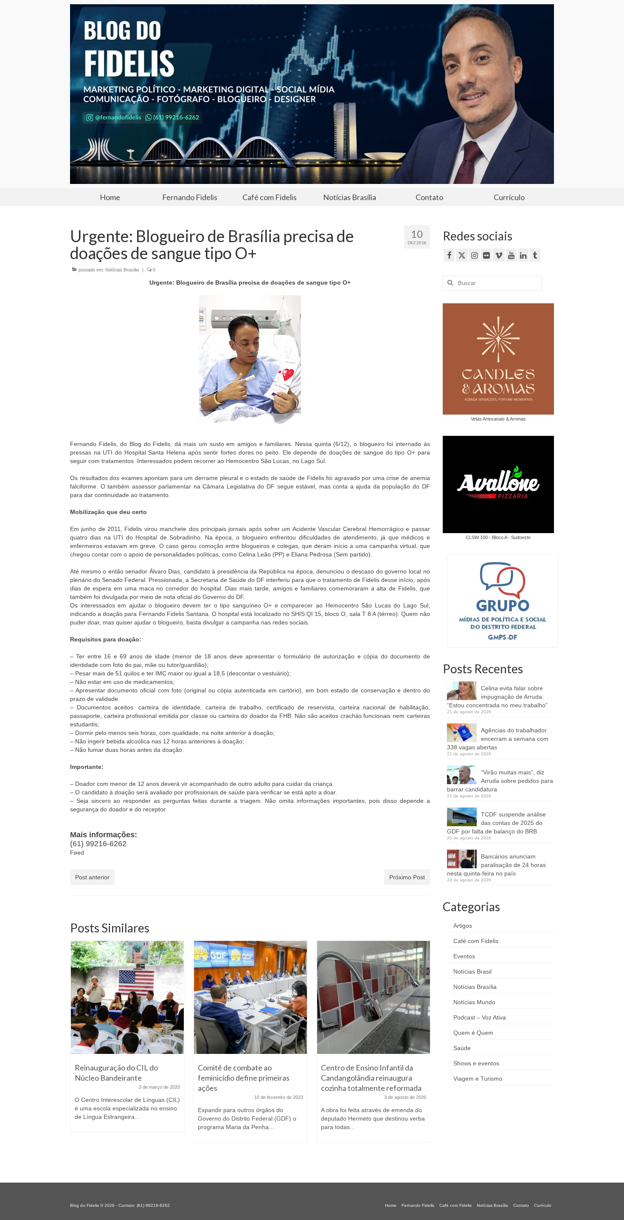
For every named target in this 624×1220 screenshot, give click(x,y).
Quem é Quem (473, 1032)
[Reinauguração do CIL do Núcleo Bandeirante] (127, 997)
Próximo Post (407, 877)
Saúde (462, 1048)
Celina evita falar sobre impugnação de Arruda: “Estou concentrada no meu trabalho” (497, 697)
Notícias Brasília (122, 269)
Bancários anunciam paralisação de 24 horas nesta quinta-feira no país (496, 865)
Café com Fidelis (475, 941)
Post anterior (92, 877)
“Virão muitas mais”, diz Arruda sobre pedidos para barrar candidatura (500, 781)
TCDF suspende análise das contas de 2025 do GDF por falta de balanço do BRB (496, 823)
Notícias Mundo (474, 1002)
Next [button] (422, 1051)
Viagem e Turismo (477, 1078)
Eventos (464, 956)
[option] (127, 1040)
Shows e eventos (476, 1063)
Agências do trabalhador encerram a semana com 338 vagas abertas (497, 739)
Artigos (462, 925)
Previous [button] (77, 1051)
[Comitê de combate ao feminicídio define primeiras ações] (250, 997)
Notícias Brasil (472, 971)
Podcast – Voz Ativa (479, 1017)
